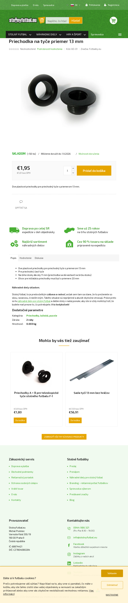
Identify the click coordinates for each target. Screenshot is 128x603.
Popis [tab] (13, 258)
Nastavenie (112, 594)
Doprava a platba (19, 5)
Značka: (91, 48)
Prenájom (74, 471)
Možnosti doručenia (89, 153)
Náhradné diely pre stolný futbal (86, 477)
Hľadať (75, 20)
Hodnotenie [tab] (26, 258)
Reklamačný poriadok (22, 477)
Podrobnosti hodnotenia (49, 48)
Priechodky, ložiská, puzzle (41, 315)
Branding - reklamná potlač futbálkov (88, 483)
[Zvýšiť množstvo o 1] (73, 168)
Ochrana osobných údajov (24, 483)
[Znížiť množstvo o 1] (73, 173)
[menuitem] (20, 34)
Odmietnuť (112, 585)
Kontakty (16, 499)
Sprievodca (48, 5)
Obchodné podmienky (22, 471)
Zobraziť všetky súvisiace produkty (64, 436)
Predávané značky (78, 494)
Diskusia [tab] (39, 258)
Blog (71, 499)
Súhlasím (112, 573)
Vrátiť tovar (17, 488)
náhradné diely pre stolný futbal (34, 301)
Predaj (72, 466)
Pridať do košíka (94, 170)
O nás (36, 5)
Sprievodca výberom (80, 488)
